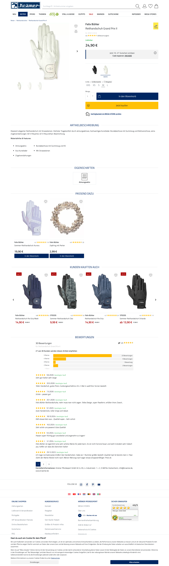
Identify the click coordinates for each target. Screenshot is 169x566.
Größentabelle (96, 82)
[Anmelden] (145, 5)
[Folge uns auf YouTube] (99, 484)
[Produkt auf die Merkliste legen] (76, 26)
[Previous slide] (12, 51)
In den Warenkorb (32, 256)
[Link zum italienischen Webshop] (99, 494)
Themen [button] (42, 14)
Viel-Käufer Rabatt (52, 519)
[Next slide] (77, 51)
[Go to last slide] (13, 300)
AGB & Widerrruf (84, 524)
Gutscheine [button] (113, 14)
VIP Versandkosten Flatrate (22, 519)
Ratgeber (109, 82)
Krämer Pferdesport (87, 501)
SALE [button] (91, 14)
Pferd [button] (32, 14)
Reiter (13, 20)
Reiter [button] (23, 14)
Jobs (88, 515)
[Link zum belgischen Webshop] (89, 494)
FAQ (13, 533)
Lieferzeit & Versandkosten (22, 510)
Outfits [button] (81, 14)
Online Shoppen (19, 501)
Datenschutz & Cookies (87, 529)
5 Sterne (46, 355)
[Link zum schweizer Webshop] (74, 494)
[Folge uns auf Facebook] (87, 484)
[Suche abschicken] (138, 6)
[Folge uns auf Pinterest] (93, 484)
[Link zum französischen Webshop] (79, 494)
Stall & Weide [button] (68, 14)
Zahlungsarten (17, 506)
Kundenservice (52, 501)
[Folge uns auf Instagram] (81, 484)
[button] (54, 14)
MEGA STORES (150, 14)
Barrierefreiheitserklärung (88, 520)
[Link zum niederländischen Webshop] (84, 494)
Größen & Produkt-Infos (54, 524)
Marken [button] (100, 14)
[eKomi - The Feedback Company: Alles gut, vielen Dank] (124, 512)
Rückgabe (15, 515)
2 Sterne (46, 365)
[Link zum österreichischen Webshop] (70, 494)
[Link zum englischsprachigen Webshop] (94, 494)
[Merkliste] (150, 5)
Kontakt (48, 506)
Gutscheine (16, 529)
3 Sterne (46, 362)
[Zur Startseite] (25, 5)
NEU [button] (14, 14)
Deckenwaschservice (53, 529)
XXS (88, 85)
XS (94, 85)
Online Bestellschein (20, 524)
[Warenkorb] (156, 5)
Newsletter (49, 515)
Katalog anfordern (52, 533)
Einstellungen (34, 562)
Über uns (81, 510)
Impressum (82, 534)
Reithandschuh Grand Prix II (38, 20)
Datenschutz (55, 558)
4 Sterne (46, 358)
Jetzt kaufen (122, 105)
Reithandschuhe (22, 20)
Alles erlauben (134, 562)
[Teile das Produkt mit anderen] (76, 31)
